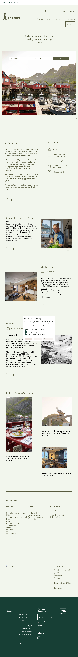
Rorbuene (31, 511)
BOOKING (70, 24)
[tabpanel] (39, 83)
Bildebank (21, 620)
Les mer (8, 248)
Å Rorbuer (40, 19)
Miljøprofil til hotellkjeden (26, 631)
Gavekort (53, 11)
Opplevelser (71, 19)
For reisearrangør (24, 623)
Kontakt (63, 11)
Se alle (6, 199)
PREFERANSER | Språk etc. (34, 331)
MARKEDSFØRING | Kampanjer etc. (36, 334)
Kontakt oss (22, 609)
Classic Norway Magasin (25, 626)
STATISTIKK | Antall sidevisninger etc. (36, 332)
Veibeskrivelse (23, 614)
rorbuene (32, 507)
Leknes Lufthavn (60, 583)
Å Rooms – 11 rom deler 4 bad (16, 517)
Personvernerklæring (25, 634)
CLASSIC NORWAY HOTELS (11, 2)
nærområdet (55, 507)
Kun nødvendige (37, 338)
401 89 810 (23, 644)
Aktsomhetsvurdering (25, 628)
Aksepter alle (28, 338)
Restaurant (10, 521)
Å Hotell (49, 19)
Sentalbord (58, 570)
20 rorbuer (10, 511)
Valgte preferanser (48, 338)
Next (75, 118)
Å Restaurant (60, 19)
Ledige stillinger (23, 617)
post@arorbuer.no (21, 187)
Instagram (58, 588)
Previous (72, 118)
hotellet (10, 507)
